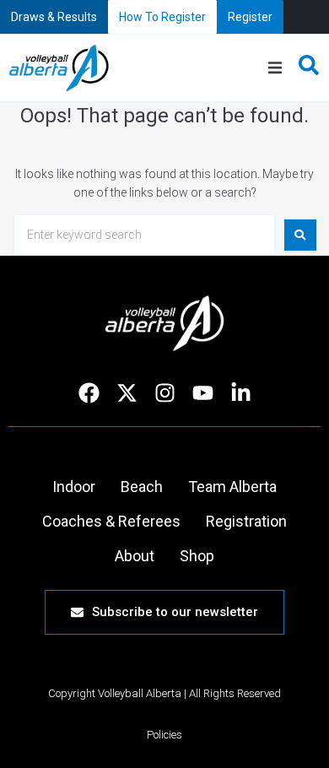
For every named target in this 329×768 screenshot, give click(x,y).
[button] (275, 68)
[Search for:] (144, 235)
